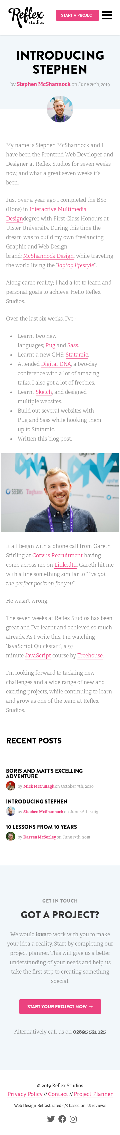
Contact (58, 1094)
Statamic (77, 354)
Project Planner (93, 1094)
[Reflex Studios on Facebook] (60, 1120)
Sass (72, 345)
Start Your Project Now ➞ (60, 1006)
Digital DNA (56, 364)
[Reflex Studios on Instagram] (71, 1120)
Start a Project (77, 15)
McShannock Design (48, 255)
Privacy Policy (25, 1094)
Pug (50, 345)
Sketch (44, 392)
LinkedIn (65, 564)
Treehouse (90, 655)
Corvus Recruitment (57, 555)
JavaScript (38, 655)
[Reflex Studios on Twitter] (49, 1120)
